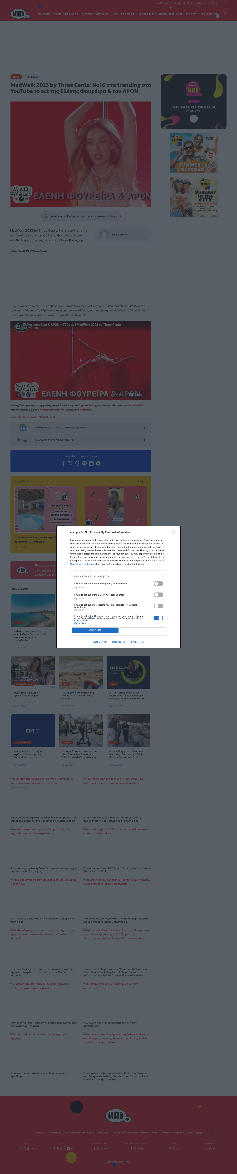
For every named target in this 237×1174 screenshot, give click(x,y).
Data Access (118, 641)
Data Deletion (100, 641)
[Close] (174, 532)
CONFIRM (95, 630)
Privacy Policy (137, 641)
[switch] (158, 583)
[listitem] (118, 576)
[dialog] (118, 587)
